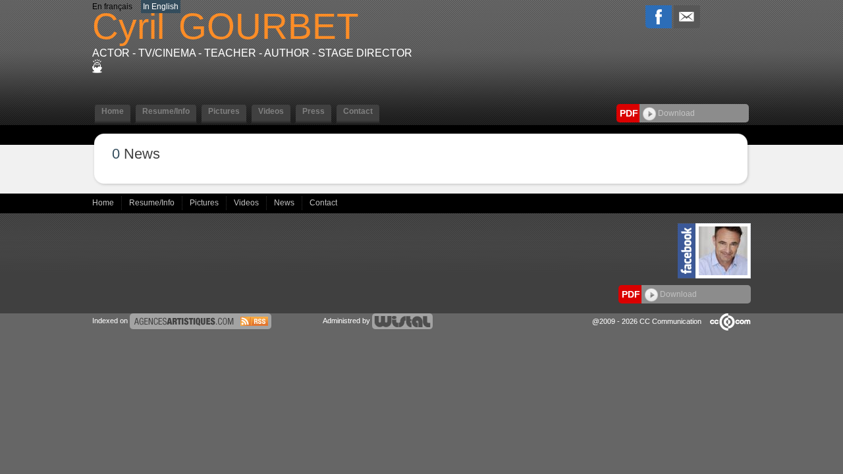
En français (112, 6)
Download (675, 113)
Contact (323, 202)
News (285, 202)
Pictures (205, 202)
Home (104, 202)
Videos (247, 202)
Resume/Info (153, 202)
